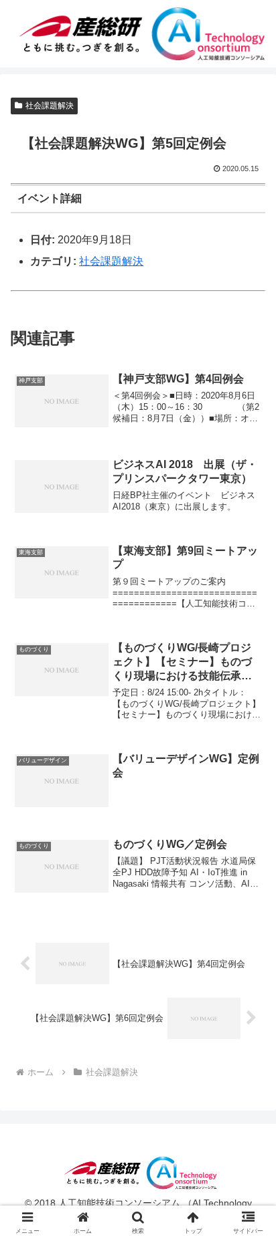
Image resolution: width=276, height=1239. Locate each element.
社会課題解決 (49, 105)
